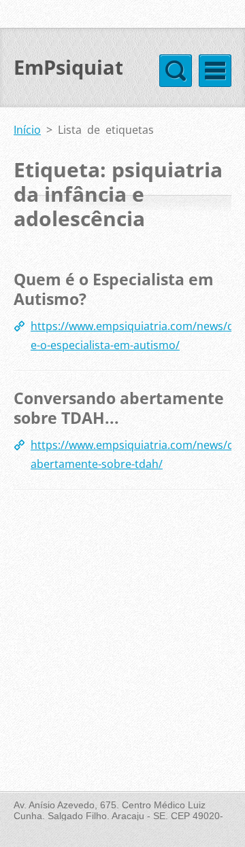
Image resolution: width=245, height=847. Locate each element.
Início (27, 129)
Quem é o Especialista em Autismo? (114, 289)
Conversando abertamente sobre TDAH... (119, 408)
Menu (215, 70)
